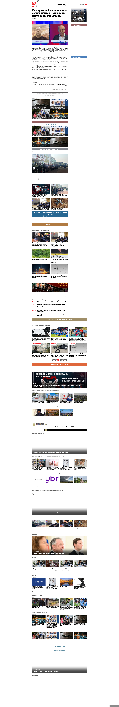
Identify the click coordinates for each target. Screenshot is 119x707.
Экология (42, 1)
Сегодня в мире (37, 595)
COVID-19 (38, 1)
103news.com (34, 98)
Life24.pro (33, 559)
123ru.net (85, 1)
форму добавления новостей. (59, 93)
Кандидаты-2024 (60, 1)
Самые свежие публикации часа (59, 650)
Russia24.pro (34, 182)
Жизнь (34, 557)
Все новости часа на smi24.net (50, 296)
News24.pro (34, 577)
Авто (55, 1)
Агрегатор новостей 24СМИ (51, 124)
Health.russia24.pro (35, 458)
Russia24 (34, 1)
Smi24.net (33, 125)
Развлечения (36, 591)
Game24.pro (35, 675)
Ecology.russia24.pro (35, 474)
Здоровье (47, 1)
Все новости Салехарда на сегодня (50, 179)
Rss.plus (66, 1)
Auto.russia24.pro (35, 392)
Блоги (34, 575)
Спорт (51, 1)
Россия (34, 517)
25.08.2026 (81, 4)
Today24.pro (34, 597)
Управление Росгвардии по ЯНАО (38, 19)
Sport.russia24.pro (35, 407)
